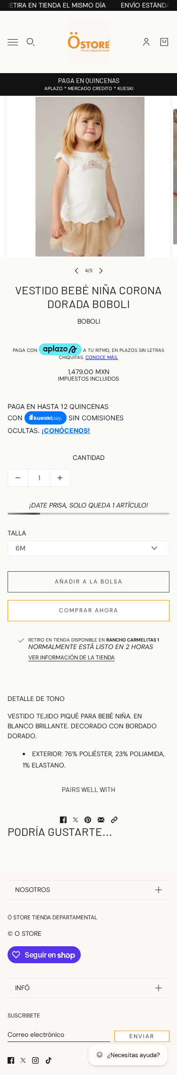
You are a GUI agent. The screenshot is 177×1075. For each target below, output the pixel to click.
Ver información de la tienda (71, 657)
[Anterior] (76, 270)
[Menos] (18, 478)
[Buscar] (30, 42)
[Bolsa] (164, 42)
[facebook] (11, 1060)
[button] (114, 820)
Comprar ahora (88, 610)
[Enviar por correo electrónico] (101, 820)
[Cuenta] (146, 42)
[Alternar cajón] (13, 42)
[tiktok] (48, 1060)
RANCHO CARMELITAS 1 (132, 640)
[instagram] (35, 1060)
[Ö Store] (88, 42)
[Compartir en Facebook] (63, 820)
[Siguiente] (101, 270)
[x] (23, 1060)
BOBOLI (88, 321)
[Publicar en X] (75, 820)
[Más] (60, 478)
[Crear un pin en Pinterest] (88, 820)
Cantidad (89, 457)
